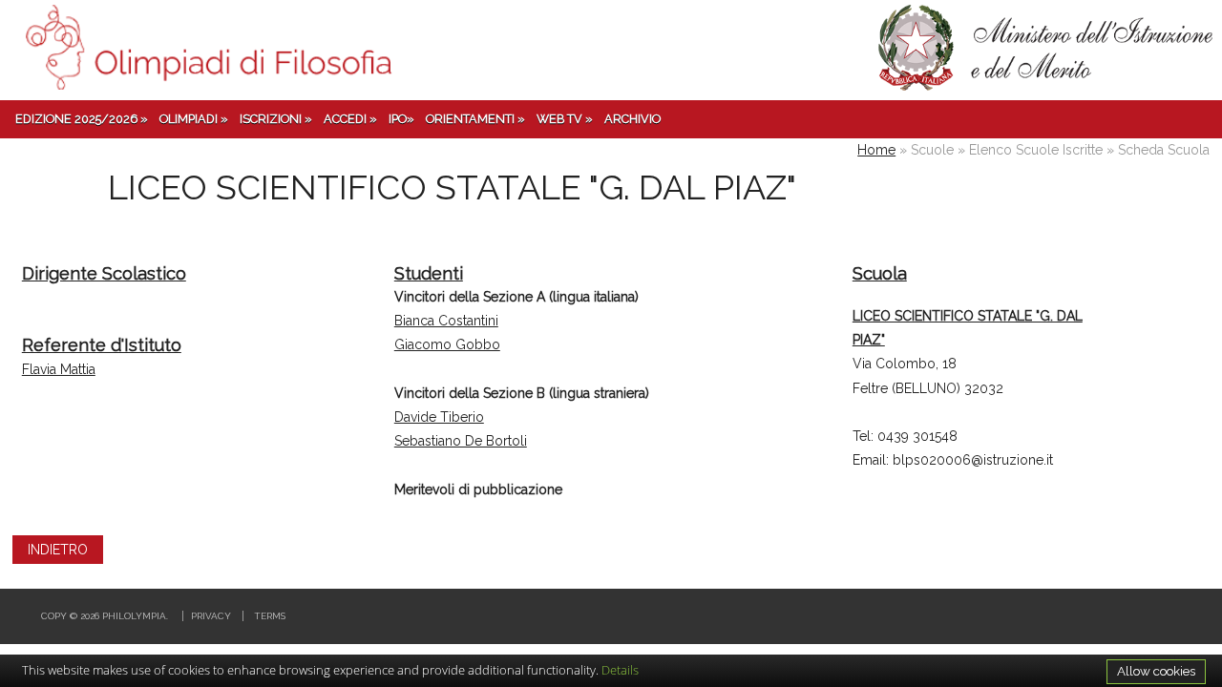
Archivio (632, 119)
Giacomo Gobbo (447, 344)
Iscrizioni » (276, 119)
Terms (269, 616)
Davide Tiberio (439, 417)
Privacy (211, 616)
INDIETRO (58, 549)
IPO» (401, 119)
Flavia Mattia (58, 369)
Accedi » (350, 119)
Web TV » (565, 119)
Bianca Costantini (446, 320)
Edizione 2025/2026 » (81, 119)
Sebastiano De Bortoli (460, 440)
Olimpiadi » (193, 119)
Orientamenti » (475, 119)
